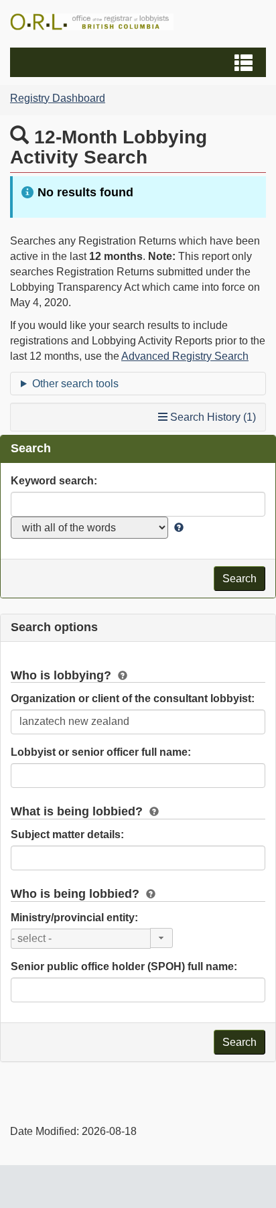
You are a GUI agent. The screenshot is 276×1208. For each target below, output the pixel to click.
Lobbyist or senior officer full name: (101, 752)
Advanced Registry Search (185, 356)
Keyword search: (54, 480)
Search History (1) (211, 417)
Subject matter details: (67, 834)
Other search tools (75, 383)
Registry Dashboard (57, 98)
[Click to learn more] (177, 528)
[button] (139, 62)
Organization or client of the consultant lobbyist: (133, 698)
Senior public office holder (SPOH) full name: (124, 966)
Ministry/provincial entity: (74, 917)
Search (239, 578)
